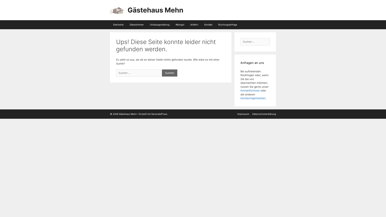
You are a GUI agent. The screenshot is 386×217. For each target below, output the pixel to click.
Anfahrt (194, 24)
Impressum (243, 114)
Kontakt (208, 24)
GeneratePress (159, 114)
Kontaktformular (250, 90)
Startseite (118, 24)
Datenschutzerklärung (264, 114)
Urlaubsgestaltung (159, 24)
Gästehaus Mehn (155, 10)
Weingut (180, 24)
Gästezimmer (137, 24)
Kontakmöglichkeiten (253, 98)
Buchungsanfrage (227, 24)
